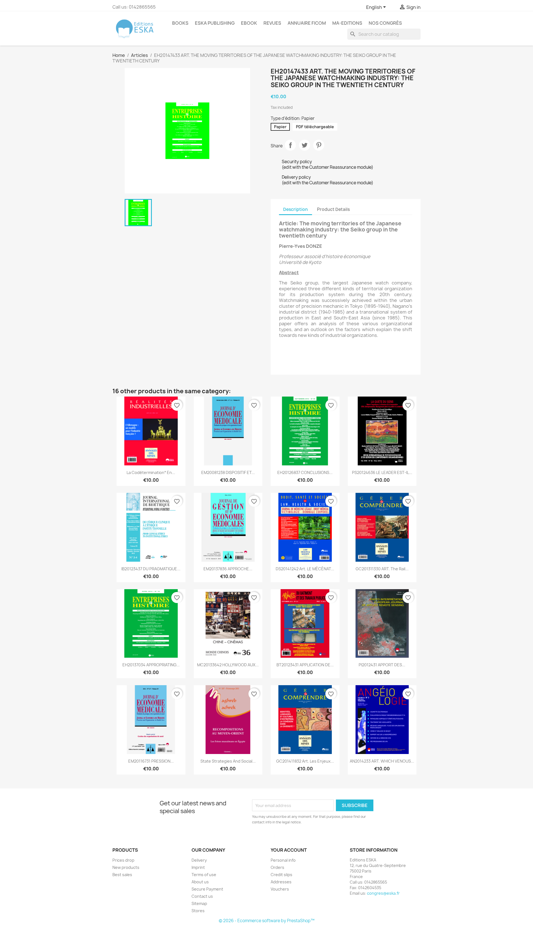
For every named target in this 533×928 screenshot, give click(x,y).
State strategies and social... (228, 761)
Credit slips (281, 874)
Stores (198, 910)
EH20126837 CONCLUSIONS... (305, 472)
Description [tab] (295, 209)
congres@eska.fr (383, 893)
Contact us (202, 896)
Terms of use (204, 874)
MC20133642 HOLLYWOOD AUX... (228, 664)
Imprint (198, 867)
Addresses (281, 881)
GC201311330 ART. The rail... (382, 568)
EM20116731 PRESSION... (151, 761)
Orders (277, 867)
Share (290, 145)
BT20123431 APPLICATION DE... (305, 664)
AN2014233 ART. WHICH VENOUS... (382, 761)
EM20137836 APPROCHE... (227, 568)
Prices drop (123, 860)
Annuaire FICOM (307, 23)
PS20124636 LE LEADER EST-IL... (382, 472)
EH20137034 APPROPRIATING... (151, 664)
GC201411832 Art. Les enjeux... (305, 761)
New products (125, 867)
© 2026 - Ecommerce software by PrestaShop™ (267, 921)
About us (200, 881)
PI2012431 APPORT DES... (382, 664)
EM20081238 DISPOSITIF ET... (228, 472)
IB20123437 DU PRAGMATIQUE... (150, 568)
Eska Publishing (215, 23)
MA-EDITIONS (347, 23)
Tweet (304, 145)
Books (180, 23)
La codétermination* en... (151, 472)
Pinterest (318, 145)
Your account (289, 850)
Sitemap (199, 903)
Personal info (283, 860)
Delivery (199, 860)
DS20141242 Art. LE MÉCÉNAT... (305, 568)
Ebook (249, 23)
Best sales (122, 874)
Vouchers (280, 889)
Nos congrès (385, 23)
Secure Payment (207, 889)
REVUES (272, 23)
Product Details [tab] (333, 209)
